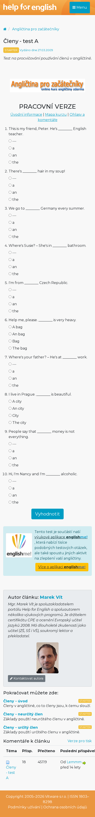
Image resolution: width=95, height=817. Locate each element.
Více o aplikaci (62, 567)
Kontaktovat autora (28, 678)
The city (18, 423)
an (14, 155)
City (15, 415)
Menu (81, 7)
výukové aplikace (60, 537)
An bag (18, 334)
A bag (17, 327)
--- (13, 141)
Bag (15, 341)
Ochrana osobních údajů (65, 807)
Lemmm (74, 762)
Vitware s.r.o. (56, 796)
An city (17, 408)
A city (16, 401)
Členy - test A (11, 772)
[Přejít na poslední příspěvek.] (84, 763)
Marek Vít (51, 597)
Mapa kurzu (56, 114)
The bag (19, 348)
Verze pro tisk (80, 741)
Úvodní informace (26, 114)
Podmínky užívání (24, 807)
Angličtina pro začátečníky (35, 29)
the (15, 162)
